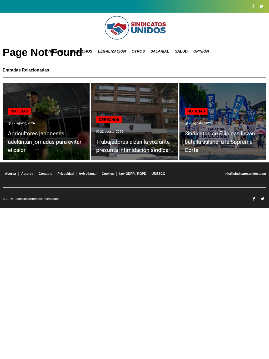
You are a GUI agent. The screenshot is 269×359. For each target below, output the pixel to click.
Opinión (201, 51)
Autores (27, 174)
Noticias (57, 51)
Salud (181, 51)
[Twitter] (261, 6)
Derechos (82, 51)
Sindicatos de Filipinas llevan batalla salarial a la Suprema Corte (220, 141)
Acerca (10, 174)
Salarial (160, 51)
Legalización (112, 51)
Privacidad (66, 174)
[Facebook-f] (253, 6)
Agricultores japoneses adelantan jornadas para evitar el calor (44, 141)
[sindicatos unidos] (134, 27)
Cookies (108, 174)
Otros (138, 51)
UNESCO (158, 174)
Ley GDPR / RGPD (132, 174)
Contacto (45, 174)
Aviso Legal (87, 174)
